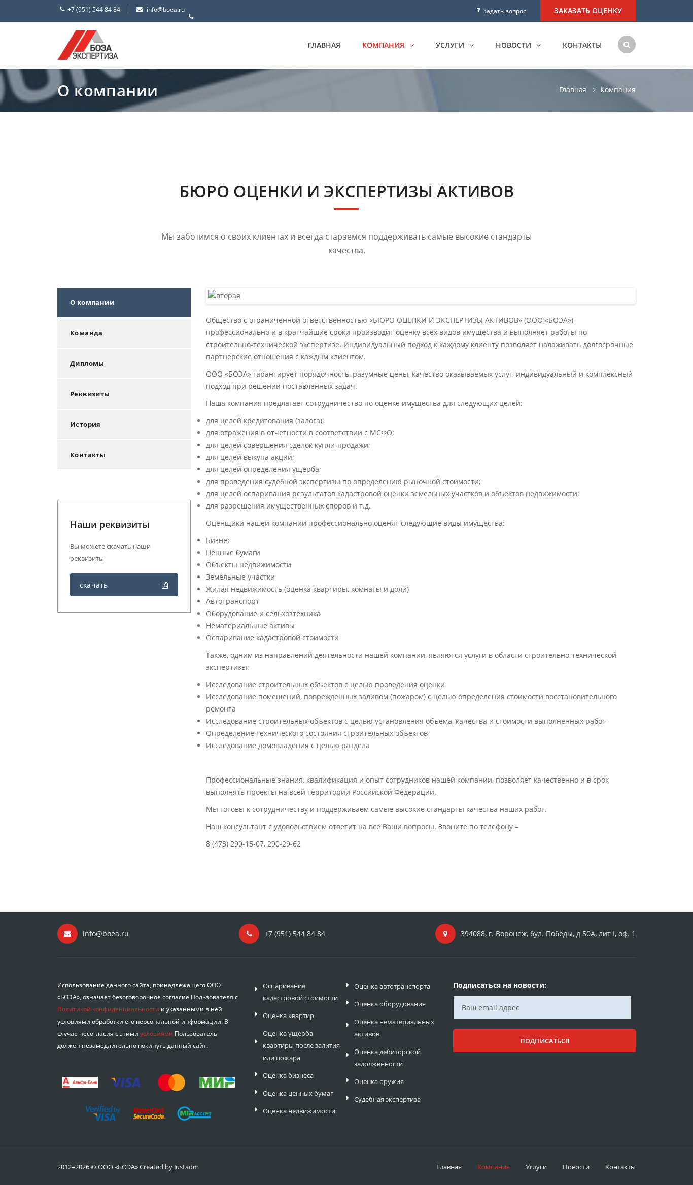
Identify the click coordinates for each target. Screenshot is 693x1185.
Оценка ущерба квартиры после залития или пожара (301, 1045)
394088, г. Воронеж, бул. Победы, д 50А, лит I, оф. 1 (548, 933)
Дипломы (87, 363)
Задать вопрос (504, 11)
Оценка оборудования (390, 1003)
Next (624, 296)
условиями (156, 1033)
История (85, 424)
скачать (94, 585)
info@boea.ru (166, 9)
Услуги (451, 45)
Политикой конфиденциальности (108, 1009)
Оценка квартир (288, 1015)
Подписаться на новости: (499, 985)
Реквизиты (90, 393)
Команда (86, 332)
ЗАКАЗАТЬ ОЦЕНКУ (588, 10)
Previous (218, 296)
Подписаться (544, 1040)
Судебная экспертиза (387, 1099)
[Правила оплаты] (148, 1096)
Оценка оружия (379, 1081)
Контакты (582, 45)
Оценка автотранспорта (392, 986)
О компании (92, 302)
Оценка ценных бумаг (298, 1093)
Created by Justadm (169, 1166)
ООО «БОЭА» (118, 1166)
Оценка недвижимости (299, 1110)
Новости (514, 45)
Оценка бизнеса (288, 1075)
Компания (384, 45)
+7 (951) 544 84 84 (93, 9)
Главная (323, 45)
